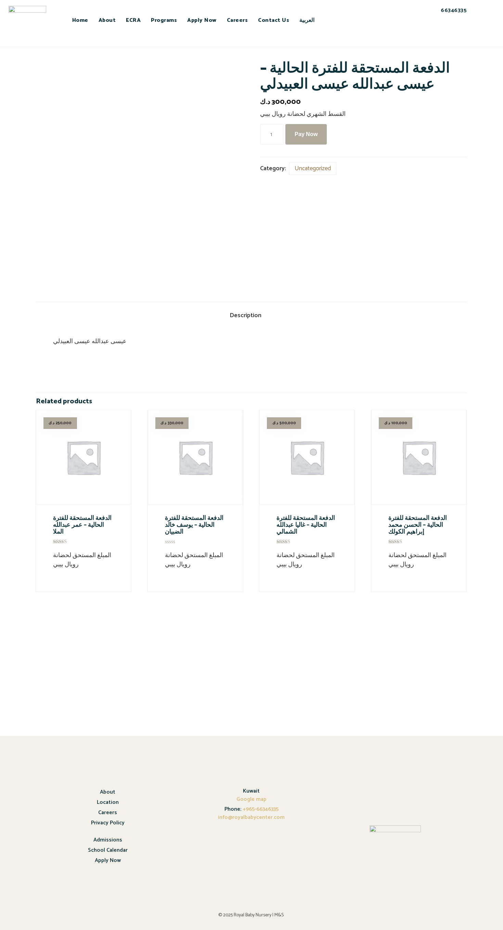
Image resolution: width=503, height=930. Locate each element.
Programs (164, 20)
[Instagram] (466, 34)
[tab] (252, 316)
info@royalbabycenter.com (251, 817)
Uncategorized (313, 168)
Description (245, 315)
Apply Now (202, 20)
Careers (237, 20)
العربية (306, 20)
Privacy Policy (108, 822)
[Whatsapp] (447, 34)
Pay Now (306, 134)
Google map (251, 799)
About (107, 20)
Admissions (107, 840)
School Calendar (108, 850)
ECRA (133, 20)
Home (80, 20)
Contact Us (273, 20)
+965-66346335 (260, 809)
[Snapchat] (428, 34)
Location (108, 802)
